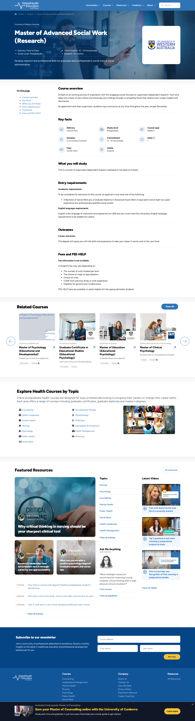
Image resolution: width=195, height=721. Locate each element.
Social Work (27, 441)
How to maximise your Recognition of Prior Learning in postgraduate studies (163, 574)
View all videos (149, 588)
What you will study (31, 103)
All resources (171, 470)
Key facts (26, 100)
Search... (168, 5)
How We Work (124, 685)
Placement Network (127, 692)
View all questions (108, 595)
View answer (106, 589)
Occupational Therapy (85, 410)
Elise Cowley (32, 515)
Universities (91, 5)
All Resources (174, 679)
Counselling (27, 410)
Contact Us (123, 682)
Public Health (28, 436)
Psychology (27, 431)
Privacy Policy (124, 689)
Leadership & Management (75, 682)
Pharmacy (80, 436)
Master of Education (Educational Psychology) (112, 351)
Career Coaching (126, 696)
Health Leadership (30, 415)
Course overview (30, 97)
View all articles (35, 614)
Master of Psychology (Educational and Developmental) (32, 351)
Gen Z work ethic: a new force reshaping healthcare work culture (59, 604)
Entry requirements (31, 107)
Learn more (172, 711)
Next (184, 341)
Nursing (25, 426)
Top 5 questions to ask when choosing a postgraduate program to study (162, 541)
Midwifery (80, 420)
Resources (121, 5)
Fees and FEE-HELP (31, 113)
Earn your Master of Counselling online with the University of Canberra (86, 709)
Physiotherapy (81, 415)
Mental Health (29, 420)
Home (20, 14)
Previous (10, 341)
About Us (122, 679)
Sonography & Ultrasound (87, 426)
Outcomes (27, 110)
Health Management (85, 431)
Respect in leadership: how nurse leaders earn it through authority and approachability (34, 566)
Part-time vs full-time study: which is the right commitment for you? (61, 596)
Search (30, 14)
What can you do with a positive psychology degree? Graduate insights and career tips (75, 565)
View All (170, 306)
